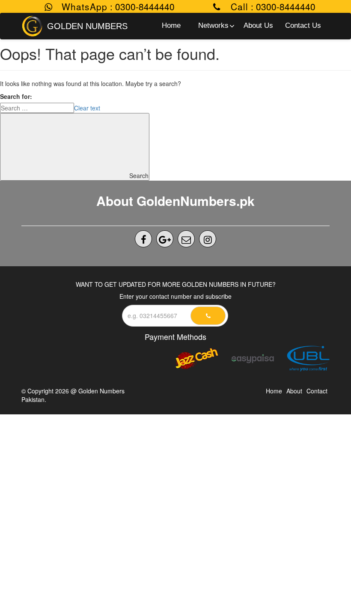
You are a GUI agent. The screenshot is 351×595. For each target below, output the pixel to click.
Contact (316, 391)
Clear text (87, 108)
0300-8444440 (140, 6)
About (294, 391)
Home (274, 391)
